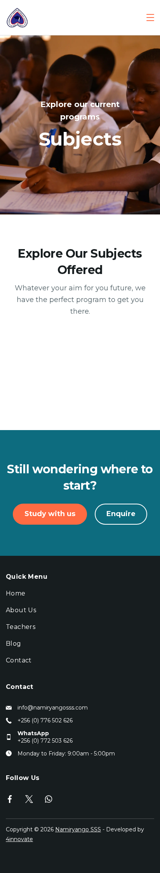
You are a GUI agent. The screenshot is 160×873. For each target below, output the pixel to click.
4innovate (19, 839)
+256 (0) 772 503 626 (45, 740)
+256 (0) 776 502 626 (45, 720)
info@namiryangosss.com (52, 707)
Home (16, 593)
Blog (13, 643)
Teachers (20, 627)
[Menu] (150, 17)
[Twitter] (29, 799)
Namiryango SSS (78, 829)
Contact (19, 660)
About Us (21, 610)
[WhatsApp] (48, 799)
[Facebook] (10, 799)
